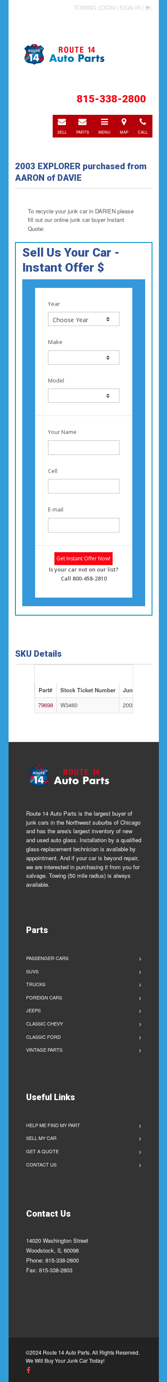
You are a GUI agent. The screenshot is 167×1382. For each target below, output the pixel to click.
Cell (52, 471)
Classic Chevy (44, 1023)
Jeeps (33, 1010)
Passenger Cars (47, 957)
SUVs (32, 971)
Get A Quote (42, 1151)
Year (54, 304)
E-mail (55, 509)
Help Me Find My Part (53, 1125)
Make (55, 342)
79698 (45, 705)
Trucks (35, 984)
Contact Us (41, 1164)
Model (56, 380)
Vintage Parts (44, 1049)
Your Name (62, 432)
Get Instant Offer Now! (83, 558)
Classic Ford (43, 1036)
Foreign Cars (44, 997)
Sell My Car (41, 1137)
